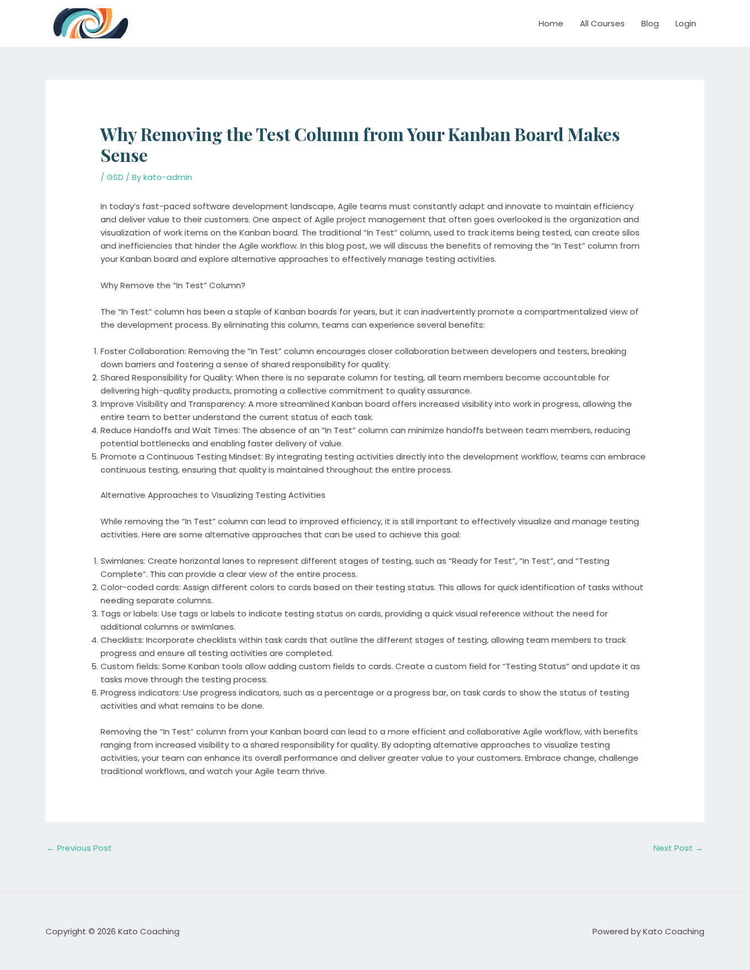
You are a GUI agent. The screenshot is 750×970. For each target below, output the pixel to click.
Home (551, 23)
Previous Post (79, 848)
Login (685, 23)
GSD (115, 177)
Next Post (678, 848)
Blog (650, 23)
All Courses (602, 23)
